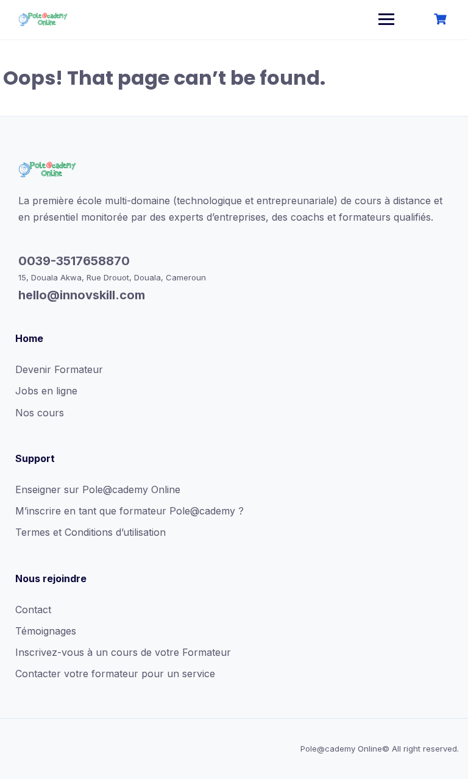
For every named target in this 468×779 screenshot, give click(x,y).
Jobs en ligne (46, 391)
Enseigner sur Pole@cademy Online (97, 489)
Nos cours (39, 413)
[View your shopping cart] (442, 19)
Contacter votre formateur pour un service (115, 673)
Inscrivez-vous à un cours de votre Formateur (123, 652)
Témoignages (45, 631)
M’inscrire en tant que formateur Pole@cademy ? (129, 511)
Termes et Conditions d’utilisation (90, 532)
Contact (33, 609)
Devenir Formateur (59, 369)
